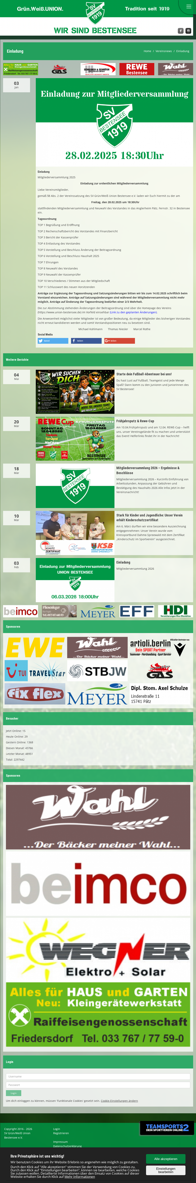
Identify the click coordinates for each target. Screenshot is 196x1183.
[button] (53, 341)
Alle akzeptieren (165, 1159)
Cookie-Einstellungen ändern (119, 1101)
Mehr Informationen (80, 1176)
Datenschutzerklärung (67, 1146)
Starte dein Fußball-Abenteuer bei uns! (144, 374)
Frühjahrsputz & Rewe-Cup (135, 421)
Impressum (60, 1142)
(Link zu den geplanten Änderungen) (133, 312)
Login (56, 1129)
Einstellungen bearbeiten (165, 1170)
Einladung (182, 51)
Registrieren (61, 1133)
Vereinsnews (164, 51)
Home (147, 51)
